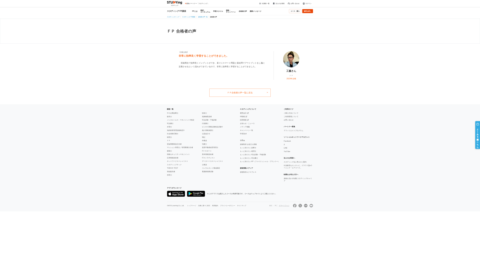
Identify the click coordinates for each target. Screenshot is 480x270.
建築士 (169, 151)
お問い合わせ (295, 3)
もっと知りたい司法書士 (249, 158)
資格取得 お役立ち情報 (248, 144)
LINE (285, 148)
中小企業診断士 (172, 113)
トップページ (191, 205)
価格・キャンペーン (231, 11)
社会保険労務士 (172, 134)
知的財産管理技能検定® (175, 130)
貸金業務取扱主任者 (174, 144)
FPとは (195, 11)
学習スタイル (218, 11)
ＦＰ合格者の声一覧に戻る (240, 93)
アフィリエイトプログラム (293, 131)
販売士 (169, 117)
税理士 (169, 137)
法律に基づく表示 (204, 205)
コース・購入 (295, 11)
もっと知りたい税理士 (248, 151)
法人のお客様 (280, 3)
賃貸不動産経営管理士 (210, 147)
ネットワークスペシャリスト (177, 161)
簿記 (203, 137)
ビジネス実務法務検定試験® (212, 127)
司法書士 (170, 123)
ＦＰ (168, 141)
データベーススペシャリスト (212, 161)
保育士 (169, 175)
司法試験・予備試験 (209, 120)
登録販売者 (171, 171)
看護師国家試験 (207, 171)
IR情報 (242, 117)
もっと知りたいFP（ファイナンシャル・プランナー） (260, 161)
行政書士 (205, 123)
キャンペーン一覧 (246, 130)
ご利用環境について (291, 117)
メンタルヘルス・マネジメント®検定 (180, 120)
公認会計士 (206, 134)
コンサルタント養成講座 (211, 168)
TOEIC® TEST (172, 168)
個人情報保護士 (207, 130)
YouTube (287, 151)
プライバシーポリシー (227, 205)
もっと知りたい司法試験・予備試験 (253, 155)
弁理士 (169, 127)
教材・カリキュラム (205, 11)
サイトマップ (241, 205)
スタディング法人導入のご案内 (295, 162)
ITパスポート (207, 151)
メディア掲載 (245, 127)
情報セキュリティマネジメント (178, 154)
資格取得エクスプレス (248, 172)
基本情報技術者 (207, 154)
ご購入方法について (291, 113)
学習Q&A (243, 134)
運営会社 (243, 113)
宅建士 (204, 144)
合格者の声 (243, 11)
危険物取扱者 (207, 117)
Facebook (287, 141)
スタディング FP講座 (176, 11)
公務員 (204, 165)
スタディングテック (174, 165)
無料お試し (307, 11)
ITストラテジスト (208, 158)
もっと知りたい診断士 (248, 148)
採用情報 (243, 120)
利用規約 (215, 205)
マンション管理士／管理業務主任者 (180, 147)
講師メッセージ (255, 11)
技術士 (204, 113)
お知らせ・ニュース (247, 123)
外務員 (204, 141)
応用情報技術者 (172, 158)
